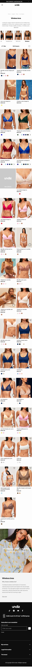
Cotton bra (19, 458)
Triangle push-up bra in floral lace (23, 130)
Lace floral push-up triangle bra (23, 160)
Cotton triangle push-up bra (6, 458)
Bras (17, 14)
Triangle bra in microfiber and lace (23, 70)
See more (4, 596)
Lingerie (13, 14)
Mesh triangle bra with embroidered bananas (5, 488)
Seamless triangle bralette (22, 340)
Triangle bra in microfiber (6, 279)
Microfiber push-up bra (21, 279)
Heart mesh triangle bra (5, 101)
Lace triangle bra (4, 399)
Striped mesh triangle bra (6, 130)
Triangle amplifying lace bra (22, 429)
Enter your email (4, 625)
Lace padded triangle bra (22, 190)
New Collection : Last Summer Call (14, 1)
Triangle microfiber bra (21, 219)
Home (9, 14)
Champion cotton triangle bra (23, 101)
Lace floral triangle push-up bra (7, 429)
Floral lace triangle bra (5, 160)
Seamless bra (19, 369)
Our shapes (21, 14)
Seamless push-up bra (5, 369)
